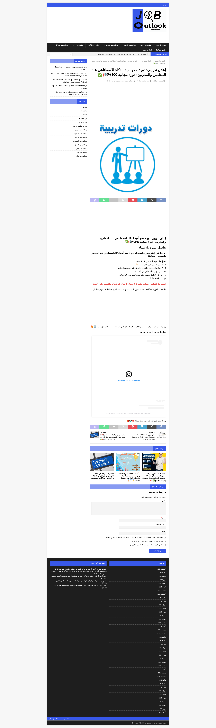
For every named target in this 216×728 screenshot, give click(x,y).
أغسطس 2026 (161, 569)
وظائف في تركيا (77, 45)
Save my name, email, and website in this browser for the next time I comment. (135, 537)
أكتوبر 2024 (162, 626)
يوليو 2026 (163, 572)
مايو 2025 (163, 601)
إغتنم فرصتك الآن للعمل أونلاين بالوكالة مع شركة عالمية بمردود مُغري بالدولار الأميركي (80, 581)
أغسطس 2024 (161, 633)
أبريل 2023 (162, 691)
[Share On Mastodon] (94, 200)
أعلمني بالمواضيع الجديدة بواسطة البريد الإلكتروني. (146, 545)
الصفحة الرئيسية (161, 45)
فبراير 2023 (162, 698)
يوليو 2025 (163, 598)
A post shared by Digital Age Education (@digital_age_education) (129, 413)
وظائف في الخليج (130, 45)
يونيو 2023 (163, 684)
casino (84, 107)
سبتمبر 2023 (162, 673)
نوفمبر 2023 (162, 666)
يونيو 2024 (163, 641)
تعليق (164, 501)
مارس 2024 (162, 651)
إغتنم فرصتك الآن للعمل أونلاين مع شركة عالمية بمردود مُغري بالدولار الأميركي (83, 569)
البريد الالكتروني (160, 524)
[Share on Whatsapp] (104, 200)
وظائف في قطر (81, 152)
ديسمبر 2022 (162, 705)
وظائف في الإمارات (80, 133)
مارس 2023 (162, 694)
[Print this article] (113, 200)
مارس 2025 (162, 608)
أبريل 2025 (162, 605)
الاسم (164, 518)
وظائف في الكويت (80, 148)
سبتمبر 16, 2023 (158, 81)
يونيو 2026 (163, 576)
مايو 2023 (163, 687)
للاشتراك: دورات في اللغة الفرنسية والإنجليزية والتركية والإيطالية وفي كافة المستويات (102, 475)
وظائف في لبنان (146, 45)
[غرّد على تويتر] (151, 200)
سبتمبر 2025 (162, 590)
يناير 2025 (163, 616)
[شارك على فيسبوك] (161, 200)
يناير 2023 (163, 702)
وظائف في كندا (161, 50)
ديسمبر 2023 (162, 662)
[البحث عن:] (61, 54)
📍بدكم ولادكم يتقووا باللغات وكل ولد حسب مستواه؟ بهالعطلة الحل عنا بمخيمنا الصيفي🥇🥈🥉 (129, 477)
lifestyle (84, 111)
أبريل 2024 (162, 648)
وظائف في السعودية (80, 141)
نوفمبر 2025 (162, 583)
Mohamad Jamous (143, 81)
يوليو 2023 (163, 680)
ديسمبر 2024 (162, 619)
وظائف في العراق (81, 145)
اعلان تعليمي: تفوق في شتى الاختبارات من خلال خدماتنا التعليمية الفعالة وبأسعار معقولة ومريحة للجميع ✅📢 (154, 477)
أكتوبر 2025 (162, 587)
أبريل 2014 (162, 712)
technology (83, 118)
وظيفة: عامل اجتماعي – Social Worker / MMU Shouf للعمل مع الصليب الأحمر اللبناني (80, 585)
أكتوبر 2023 (162, 669)
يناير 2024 (163, 658)
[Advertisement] (88, 25)
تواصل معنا (163, 5)
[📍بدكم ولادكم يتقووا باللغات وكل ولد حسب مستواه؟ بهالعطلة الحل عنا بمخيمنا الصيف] (128, 462)
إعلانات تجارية (147, 50)
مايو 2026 (163, 580)
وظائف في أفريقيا (112, 45)
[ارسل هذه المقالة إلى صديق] (123, 200)
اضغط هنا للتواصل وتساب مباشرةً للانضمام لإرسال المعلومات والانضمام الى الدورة (129, 283)
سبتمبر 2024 (162, 630)
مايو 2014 (163, 709)
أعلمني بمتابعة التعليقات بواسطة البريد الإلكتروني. (146, 541)
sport (85, 115)
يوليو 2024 (163, 637)
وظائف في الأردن (93, 45)
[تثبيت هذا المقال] (132, 200)
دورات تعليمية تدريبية (117, 81)
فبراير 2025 (162, 612)
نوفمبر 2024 (162, 623)
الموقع (164, 531)
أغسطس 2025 (161, 594)
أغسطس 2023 (161, 676)
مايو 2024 (163, 644)
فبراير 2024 (162, 655)
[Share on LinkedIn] (142, 200)
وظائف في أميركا (62, 45)
